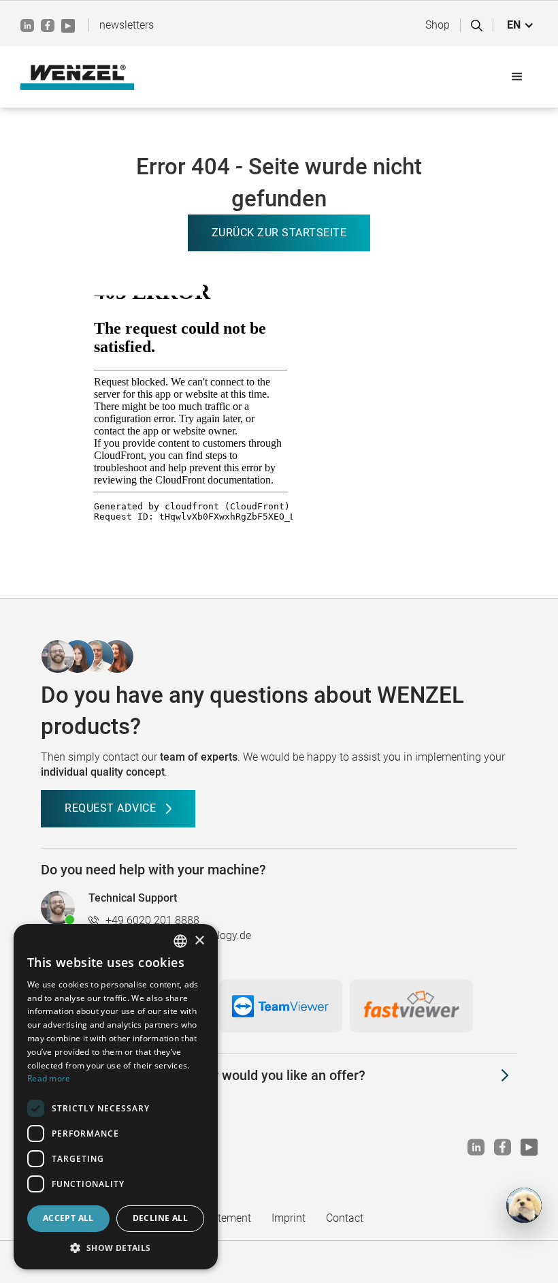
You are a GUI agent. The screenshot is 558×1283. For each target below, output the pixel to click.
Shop (437, 24)
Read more (49, 1078)
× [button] (199, 941)
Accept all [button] (68, 1218)
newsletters (126, 24)
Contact (344, 1217)
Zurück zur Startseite (279, 232)
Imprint (289, 1217)
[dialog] (116, 1096)
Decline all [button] (160, 1218)
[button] (520, 25)
